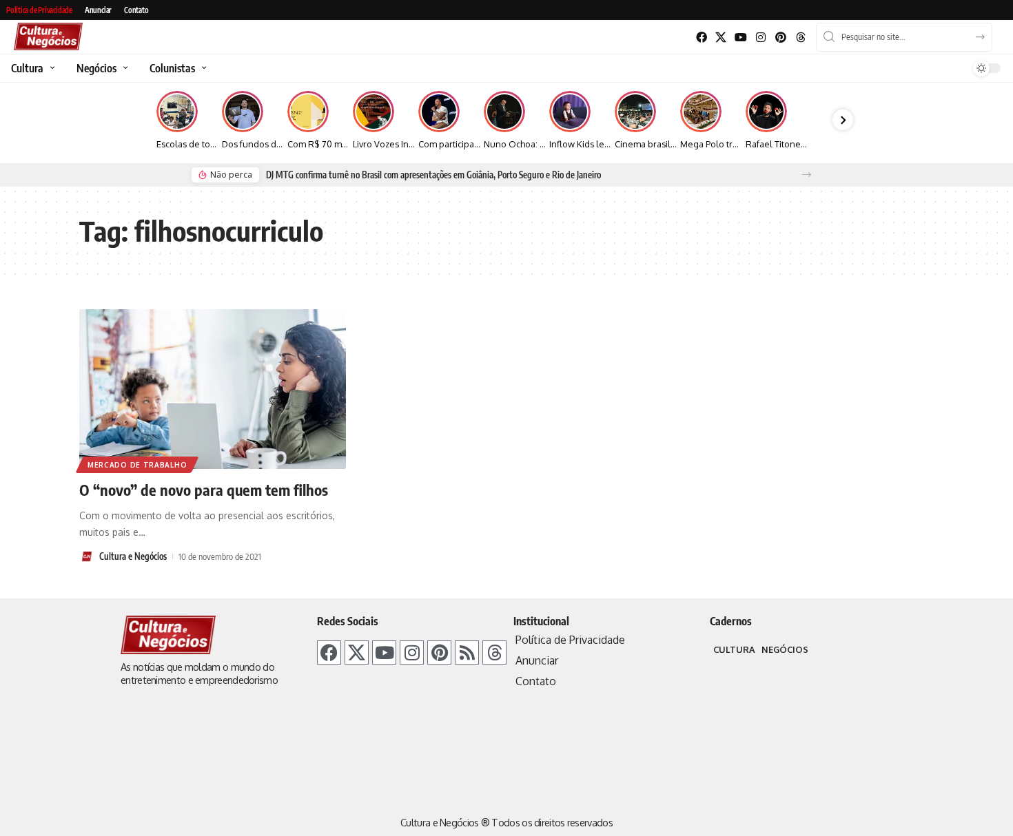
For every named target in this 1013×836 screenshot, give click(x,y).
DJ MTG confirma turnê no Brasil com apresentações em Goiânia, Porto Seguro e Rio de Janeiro (433, 174)
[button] (806, 174)
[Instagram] (761, 38)
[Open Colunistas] (202, 68)
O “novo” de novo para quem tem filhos (203, 489)
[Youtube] (741, 38)
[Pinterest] (780, 38)
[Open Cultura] (50, 68)
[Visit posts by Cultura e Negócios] (86, 556)
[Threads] (800, 38)
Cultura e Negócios (133, 556)
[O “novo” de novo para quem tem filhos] (212, 389)
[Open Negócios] (123, 68)
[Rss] (467, 652)
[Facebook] (701, 38)
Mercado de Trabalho (137, 465)
